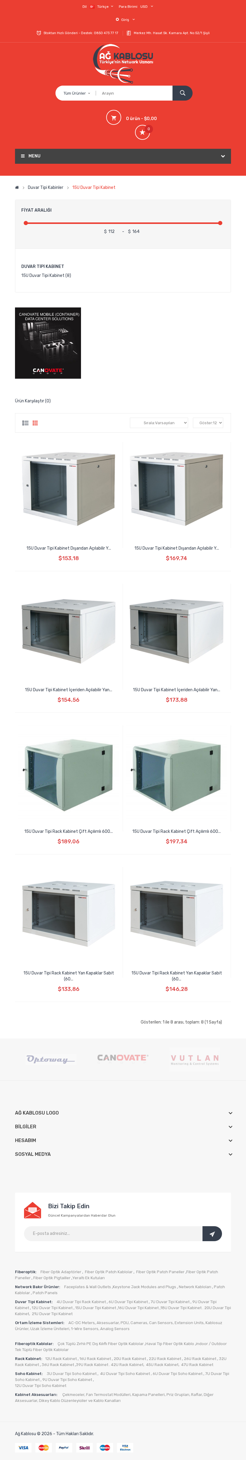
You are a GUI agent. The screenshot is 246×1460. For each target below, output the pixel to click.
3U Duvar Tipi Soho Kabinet (72, 1373)
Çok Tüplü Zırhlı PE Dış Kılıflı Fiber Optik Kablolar (101, 1343)
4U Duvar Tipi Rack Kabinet (81, 1302)
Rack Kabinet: (28, 1358)
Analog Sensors (115, 1328)
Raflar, (197, 1394)
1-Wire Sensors (84, 1328)
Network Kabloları (195, 1287)
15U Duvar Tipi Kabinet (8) (46, 275)
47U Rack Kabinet (197, 1364)
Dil (84, 6)
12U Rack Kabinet (61, 1358)
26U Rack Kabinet (199, 1358)
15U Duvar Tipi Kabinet (94, 187)
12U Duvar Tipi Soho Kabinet (40, 1385)
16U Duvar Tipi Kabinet (138, 1308)
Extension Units (189, 1322)
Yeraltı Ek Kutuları (88, 1278)
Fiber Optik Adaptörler (60, 1272)
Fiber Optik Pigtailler (51, 1278)
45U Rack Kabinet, (163, 1364)
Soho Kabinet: (29, 1373)
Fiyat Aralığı (36, 210)
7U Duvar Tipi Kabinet (170, 1302)
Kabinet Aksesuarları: (37, 1394)
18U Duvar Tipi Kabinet (181, 1308)
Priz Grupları (177, 1394)
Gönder (212, 1233)
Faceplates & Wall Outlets (87, 1287)
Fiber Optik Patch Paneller (160, 1272)
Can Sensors (161, 1322)
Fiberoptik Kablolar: (35, 1343)
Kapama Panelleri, (149, 1394)
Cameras (138, 1322)
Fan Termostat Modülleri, (108, 1394)
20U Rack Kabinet (130, 1358)
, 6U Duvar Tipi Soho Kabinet (176, 1373)
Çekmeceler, (74, 1394)
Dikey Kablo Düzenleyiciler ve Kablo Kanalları (80, 1400)
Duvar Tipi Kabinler (45, 187)
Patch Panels (45, 1293)
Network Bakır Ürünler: (38, 1287)
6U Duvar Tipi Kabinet (128, 1302)
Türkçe (103, 6)
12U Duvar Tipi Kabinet (52, 1308)
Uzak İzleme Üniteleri (49, 1328)
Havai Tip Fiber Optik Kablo (170, 1343)
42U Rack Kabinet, (128, 1364)
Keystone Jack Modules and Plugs (144, 1287)
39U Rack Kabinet (92, 1364)
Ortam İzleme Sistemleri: (40, 1322)
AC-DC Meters (81, 1322)
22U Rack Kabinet (164, 1358)
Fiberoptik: (26, 1272)
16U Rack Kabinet (95, 1358)
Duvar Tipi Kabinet (42, 266)
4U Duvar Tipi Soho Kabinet (125, 1373)
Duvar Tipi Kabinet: (34, 1302)
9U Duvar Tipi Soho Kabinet (66, 1379)
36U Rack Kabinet (57, 1364)
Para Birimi (128, 6)
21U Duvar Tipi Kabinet (52, 1314)
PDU (125, 1322)
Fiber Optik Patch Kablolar (109, 1272)
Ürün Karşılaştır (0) (33, 401)
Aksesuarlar (108, 1322)
